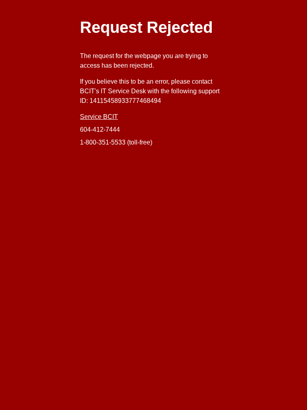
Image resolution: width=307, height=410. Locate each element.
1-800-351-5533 (103, 142)
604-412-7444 (100, 129)
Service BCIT (99, 116)
